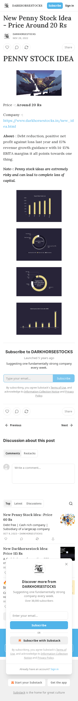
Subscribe (55, 5)
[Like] (7, 47)
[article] (39, 526)
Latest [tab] (18, 503)
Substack (19, 692)
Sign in (69, 5)
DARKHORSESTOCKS (24, 34)
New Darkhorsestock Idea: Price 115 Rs (25, 551)
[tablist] (20, 453)
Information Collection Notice (41, 391)
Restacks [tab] (29, 453)
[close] (66, 564)
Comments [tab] (13, 453)
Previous (15, 425)
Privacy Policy (46, 657)
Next (64, 425)
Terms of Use (58, 387)
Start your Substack (28, 682)
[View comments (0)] (17, 47)
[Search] (71, 504)
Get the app (59, 682)
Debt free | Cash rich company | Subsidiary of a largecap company (26, 527)
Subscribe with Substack (41, 640)
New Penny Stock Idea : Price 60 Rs (27, 517)
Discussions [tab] (33, 503)
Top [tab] (8, 503)
